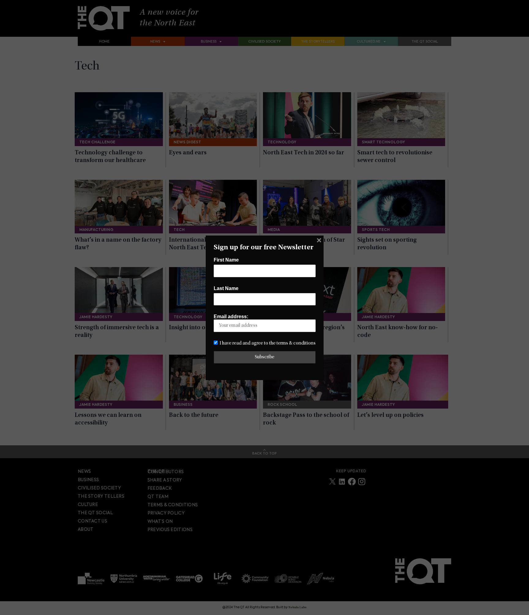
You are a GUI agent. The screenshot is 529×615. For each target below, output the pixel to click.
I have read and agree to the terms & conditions (267, 343)
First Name (226, 259)
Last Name (226, 288)
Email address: (231, 316)
